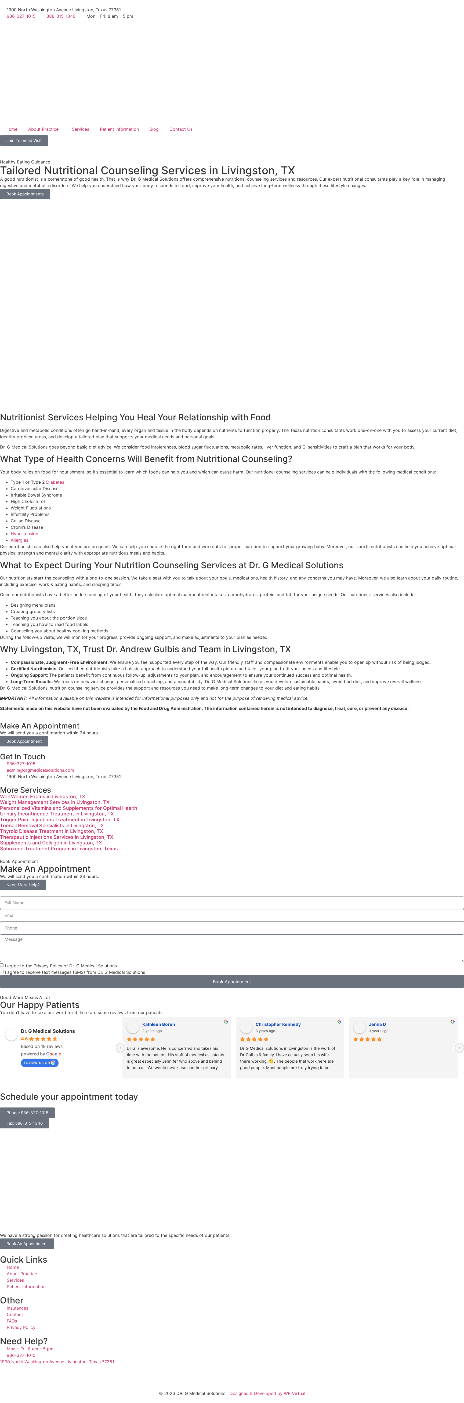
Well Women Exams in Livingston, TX (42, 796)
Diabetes (55, 482)
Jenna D (377, 1024)
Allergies (19, 540)
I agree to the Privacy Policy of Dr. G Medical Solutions (61, 965)
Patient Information (119, 129)
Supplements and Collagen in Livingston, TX (51, 843)
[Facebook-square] (6, 1375)
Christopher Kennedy (278, 1024)
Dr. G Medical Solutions (48, 1031)
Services (80, 129)
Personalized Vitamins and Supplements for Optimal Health (68, 808)
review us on (37, 1062)
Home (11, 129)
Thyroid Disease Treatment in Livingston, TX (51, 831)
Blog (154, 129)
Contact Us (181, 129)
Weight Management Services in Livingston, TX (55, 802)
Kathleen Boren (158, 1024)
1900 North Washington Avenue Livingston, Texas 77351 (57, 1361)
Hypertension (24, 533)
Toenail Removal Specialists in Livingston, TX (52, 825)
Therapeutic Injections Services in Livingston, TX (56, 837)
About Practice (43, 129)
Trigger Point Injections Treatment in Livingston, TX (59, 819)
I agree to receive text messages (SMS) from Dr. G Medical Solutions (75, 972)
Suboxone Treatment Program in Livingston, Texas (59, 848)
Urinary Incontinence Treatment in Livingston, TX (57, 814)
